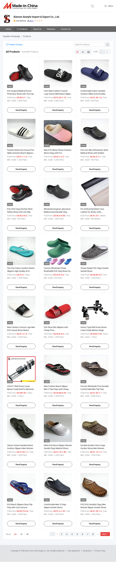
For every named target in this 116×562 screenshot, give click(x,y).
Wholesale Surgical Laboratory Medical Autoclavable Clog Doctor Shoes (57, 212)
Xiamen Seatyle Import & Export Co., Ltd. (36, 16)
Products (24, 29)
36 (21, 534)
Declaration (87, 551)
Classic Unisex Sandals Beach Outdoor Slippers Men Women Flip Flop (20, 448)
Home (8, 29)
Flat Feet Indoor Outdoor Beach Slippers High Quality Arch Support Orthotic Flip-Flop (21, 271)
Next (104, 534)
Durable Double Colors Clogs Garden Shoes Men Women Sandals (92, 448)
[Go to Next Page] (107, 52)
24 (15, 534)
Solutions (51, 29)
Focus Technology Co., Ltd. (39, 551)
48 (27, 534)
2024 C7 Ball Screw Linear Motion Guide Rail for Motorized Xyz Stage (21, 389)
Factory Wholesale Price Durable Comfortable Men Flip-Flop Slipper (94, 389)
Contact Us (66, 29)
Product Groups (15, 44)
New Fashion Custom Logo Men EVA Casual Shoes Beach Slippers (21, 330)
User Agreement (74, 551)
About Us (37, 29)
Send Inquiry (21, 110)
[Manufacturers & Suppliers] (20, 5)
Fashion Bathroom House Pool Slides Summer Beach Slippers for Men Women (20, 153)
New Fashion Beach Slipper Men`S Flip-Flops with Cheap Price (56, 389)
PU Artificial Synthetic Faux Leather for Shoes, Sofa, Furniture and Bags (92, 212)
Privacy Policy (100, 551)
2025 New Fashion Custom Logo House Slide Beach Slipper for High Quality (57, 93)
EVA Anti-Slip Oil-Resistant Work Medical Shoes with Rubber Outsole (94, 153)
